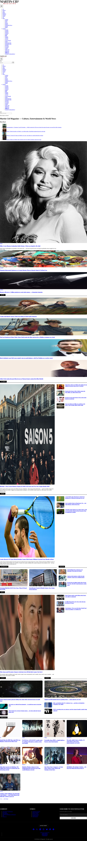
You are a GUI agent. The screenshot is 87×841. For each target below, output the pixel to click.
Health (6, 26)
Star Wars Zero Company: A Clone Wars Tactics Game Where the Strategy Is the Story (53, 768)
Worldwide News (8, 25)
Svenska (6, 47)
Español (6, 31)
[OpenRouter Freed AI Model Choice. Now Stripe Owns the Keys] (43, 577)
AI (0, 737)
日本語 (6, 37)
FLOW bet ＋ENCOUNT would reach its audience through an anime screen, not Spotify (32, 741)
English (4, 28)
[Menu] (1, 6)
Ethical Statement (35, 812)
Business (4, 13)
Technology (69, 737)
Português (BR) (8, 44)
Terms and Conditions (44, 832)
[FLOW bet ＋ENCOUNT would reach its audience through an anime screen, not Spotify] (32, 728)
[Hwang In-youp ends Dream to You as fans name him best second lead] (60, 399)
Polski (6, 41)
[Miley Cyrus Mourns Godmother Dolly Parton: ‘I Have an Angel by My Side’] (43, 192)
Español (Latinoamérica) (10, 53)
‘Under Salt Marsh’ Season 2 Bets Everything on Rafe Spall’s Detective (18, 316)
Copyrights (44, 835)
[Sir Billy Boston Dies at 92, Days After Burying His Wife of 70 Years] (60, 603)
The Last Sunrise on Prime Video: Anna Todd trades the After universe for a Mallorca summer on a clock (27, 337)
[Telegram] (53, 829)
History (6, 24)
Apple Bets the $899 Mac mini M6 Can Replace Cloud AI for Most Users (10, 740)
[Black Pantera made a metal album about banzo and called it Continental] (60, 597)
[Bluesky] (47, 829)
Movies (4, 10)
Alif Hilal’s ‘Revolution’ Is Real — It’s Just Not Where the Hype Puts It (76, 767)
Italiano (6, 36)
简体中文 (7, 51)
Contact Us (4, 816)
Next (7, 798)
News (1, 764)
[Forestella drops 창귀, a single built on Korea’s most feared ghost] (54, 728)
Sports (4, 16)
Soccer (1, 791)
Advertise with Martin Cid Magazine (9, 814)
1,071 (5, 798)
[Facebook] (33, 829)
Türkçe (6, 48)
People (6, 23)
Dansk (6, 34)
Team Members (5, 813)
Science (4, 14)
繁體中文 (7, 52)
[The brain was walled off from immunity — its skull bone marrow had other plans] (4, 706)
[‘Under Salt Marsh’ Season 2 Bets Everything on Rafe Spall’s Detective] (43, 306)
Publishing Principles (36, 811)
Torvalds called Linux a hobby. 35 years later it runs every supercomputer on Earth (76, 741)
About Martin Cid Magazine (8, 811)
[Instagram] (43, 829)
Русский (7, 46)
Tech (4, 11)
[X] (37, 829)
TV (3, 9)
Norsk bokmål (8, 40)
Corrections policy (35, 814)
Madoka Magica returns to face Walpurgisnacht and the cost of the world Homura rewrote (31, 768)
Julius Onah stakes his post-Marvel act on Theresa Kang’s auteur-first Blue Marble (21, 378)
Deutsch (6, 32)
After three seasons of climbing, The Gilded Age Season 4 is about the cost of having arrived (9, 768)
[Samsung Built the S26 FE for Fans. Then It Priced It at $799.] (14, 577)
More (4, 18)
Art (3, 17)
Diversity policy (35, 813)
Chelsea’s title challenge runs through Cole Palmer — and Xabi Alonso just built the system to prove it (9, 795)
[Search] (1, 58)
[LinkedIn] (40, 829)
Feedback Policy (35, 815)
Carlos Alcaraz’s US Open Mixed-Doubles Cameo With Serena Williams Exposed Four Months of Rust (27, 559)
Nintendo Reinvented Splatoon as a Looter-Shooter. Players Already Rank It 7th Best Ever (23, 270)
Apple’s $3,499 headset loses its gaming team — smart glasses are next (62, 699)
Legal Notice (45, 833)
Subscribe (73, 818)
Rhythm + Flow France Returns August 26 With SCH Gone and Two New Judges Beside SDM (24, 486)
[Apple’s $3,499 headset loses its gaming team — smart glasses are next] (65, 689)
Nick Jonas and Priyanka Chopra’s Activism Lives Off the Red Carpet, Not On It (21, 672)
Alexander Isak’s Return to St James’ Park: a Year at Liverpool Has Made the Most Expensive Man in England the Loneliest (76, 511)
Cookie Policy (45, 834)
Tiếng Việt (7, 49)
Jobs (3, 815)
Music (4, 12)
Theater (6, 19)
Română (6, 45)
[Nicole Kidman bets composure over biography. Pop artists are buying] (62, 571)
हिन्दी (6, 35)
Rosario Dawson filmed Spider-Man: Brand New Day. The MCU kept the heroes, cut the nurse (76, 584)
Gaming (1, 267)
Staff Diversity (35, 816)
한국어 (6, 39)
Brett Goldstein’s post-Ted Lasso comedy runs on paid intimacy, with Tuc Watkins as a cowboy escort (26, 358)
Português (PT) (8, 42)
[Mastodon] (50, 829)
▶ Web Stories (43, 825)
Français (6, 33)
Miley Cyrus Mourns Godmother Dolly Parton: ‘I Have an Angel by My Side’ (20, 246)
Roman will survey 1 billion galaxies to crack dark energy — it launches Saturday (21, 292)
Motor (6, 27)
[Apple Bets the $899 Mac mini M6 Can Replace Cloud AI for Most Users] (10, 728)
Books (6, 20)
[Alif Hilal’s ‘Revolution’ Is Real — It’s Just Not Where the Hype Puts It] (77, 755)
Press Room (5, 812)
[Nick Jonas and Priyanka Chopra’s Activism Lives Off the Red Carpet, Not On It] (27, 632)
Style (6, 21)
